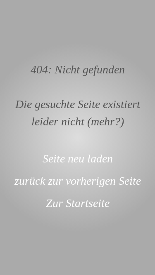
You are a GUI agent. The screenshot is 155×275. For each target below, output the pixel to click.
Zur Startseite (78, 203)
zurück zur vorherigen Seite (77, 180)
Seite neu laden (78, 158)
